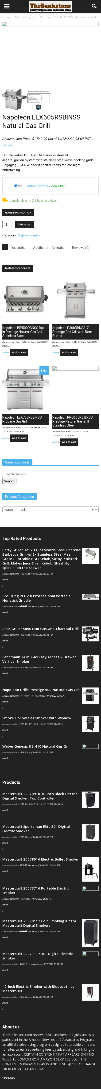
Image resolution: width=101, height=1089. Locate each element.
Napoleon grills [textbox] (49, 509)
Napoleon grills (25, 17)
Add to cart (24, 224)
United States (37, 186)
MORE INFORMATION (18, 212)
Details (7, 145)
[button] (94, 6)
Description (19, 248)
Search (9, 481)
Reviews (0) (80, 248)
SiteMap (8, 1078)
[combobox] (50, 509)
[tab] (5, 247)
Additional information (49, 248)
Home (6, 17)
